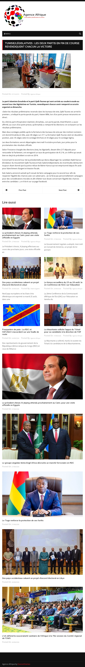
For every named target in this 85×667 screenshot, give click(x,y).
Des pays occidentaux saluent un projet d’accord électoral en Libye (20, 283)
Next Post (63, 190)
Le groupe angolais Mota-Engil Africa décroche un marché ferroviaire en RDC (38, 463)
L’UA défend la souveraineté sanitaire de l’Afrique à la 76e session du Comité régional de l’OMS (42, 637)
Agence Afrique (35, 94)
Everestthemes (24, 664)
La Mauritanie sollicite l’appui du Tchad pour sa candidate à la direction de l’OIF (62, 330)
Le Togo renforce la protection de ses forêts (61, 234)
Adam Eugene (35, 289)
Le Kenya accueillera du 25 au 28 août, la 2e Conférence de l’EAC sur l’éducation (63, 283)
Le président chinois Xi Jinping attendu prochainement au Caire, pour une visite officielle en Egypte (20, 235)
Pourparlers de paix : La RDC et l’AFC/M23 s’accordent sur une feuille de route (20, 332)
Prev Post (22, 190)
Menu (8, 34)
